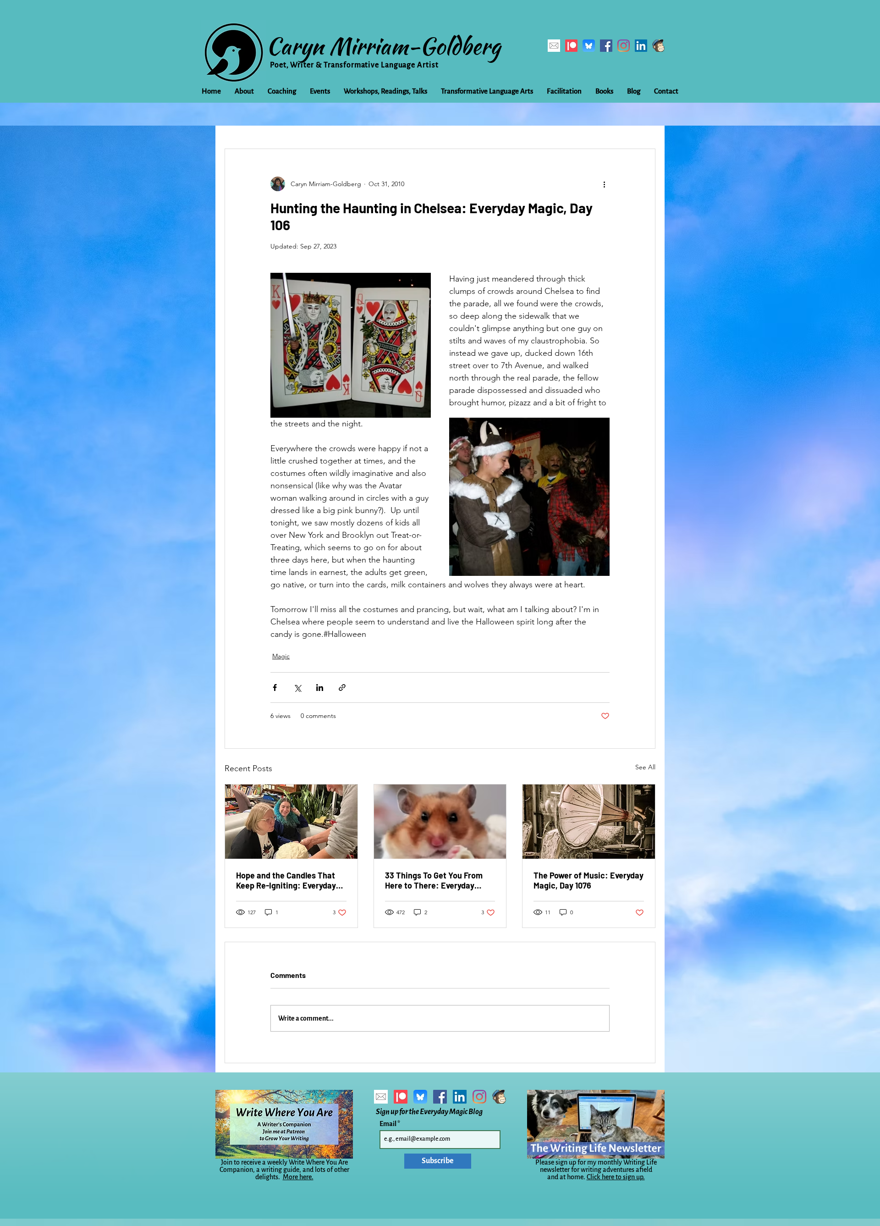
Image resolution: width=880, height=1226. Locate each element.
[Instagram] (623, 45)
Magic (281, 656)
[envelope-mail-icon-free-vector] (554, 45)
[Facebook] (606, 45)
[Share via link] (342, 687)
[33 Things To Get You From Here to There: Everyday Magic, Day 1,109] (440, 821)
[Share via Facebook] (274, 687)
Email (388, 1123)
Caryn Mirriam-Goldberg (383, 45)
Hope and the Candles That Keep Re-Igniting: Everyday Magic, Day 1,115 (286, 880)
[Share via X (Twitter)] (297, 687)
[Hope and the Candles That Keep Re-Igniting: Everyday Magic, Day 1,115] (291, 821)
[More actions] (604, 183)
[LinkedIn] (641, 45)
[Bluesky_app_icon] (589, 45)
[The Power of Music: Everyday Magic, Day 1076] (588, 821)
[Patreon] (571, 45)
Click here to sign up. (616, 1177)
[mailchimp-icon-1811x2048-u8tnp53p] (658, 45)
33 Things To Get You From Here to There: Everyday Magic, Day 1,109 (434, 880)
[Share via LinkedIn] (319, 687)
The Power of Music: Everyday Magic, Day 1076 (589, 880)
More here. (298, 1177)
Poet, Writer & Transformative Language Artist (354, 65)
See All (645, 767)
